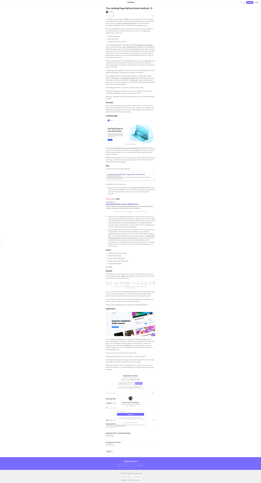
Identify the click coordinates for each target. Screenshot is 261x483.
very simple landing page (118, 148)
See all (108, 451)
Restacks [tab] (115, 403)
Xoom (136, 188)
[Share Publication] (244, 2)
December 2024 (109, 435)
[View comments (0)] (110, 15)
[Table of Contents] (1, 241)
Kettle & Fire (131, 47)
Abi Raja (111, 11)
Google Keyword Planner (130, 238)
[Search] (241, 2)
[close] (143, 397)
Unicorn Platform (134, 148)
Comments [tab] (109, 403)
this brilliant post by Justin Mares (143, 45)
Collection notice (138, 473)
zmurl (144, 339)
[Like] (107, 15)
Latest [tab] (110, 420)
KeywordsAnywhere (114, 238)
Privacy (128, 473)
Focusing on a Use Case (113, 442)
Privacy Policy (140, 418)
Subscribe (249, 2)
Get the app (137, 476)
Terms (132, 473)
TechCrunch (127, 345)
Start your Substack (127, 476)
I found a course (150, 236)
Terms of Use (137, 417)
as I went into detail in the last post (126, 23)
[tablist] (112, 403)
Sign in (257, 2)
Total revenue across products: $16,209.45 (116, 426)
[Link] (104, 102)
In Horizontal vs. (109, 444)
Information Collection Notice (130, 418)
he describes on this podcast (129, 78)
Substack (124, 480)
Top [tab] (107, 420)
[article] (130, 427)
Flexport (116, 78)
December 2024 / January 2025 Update (118, 433)
